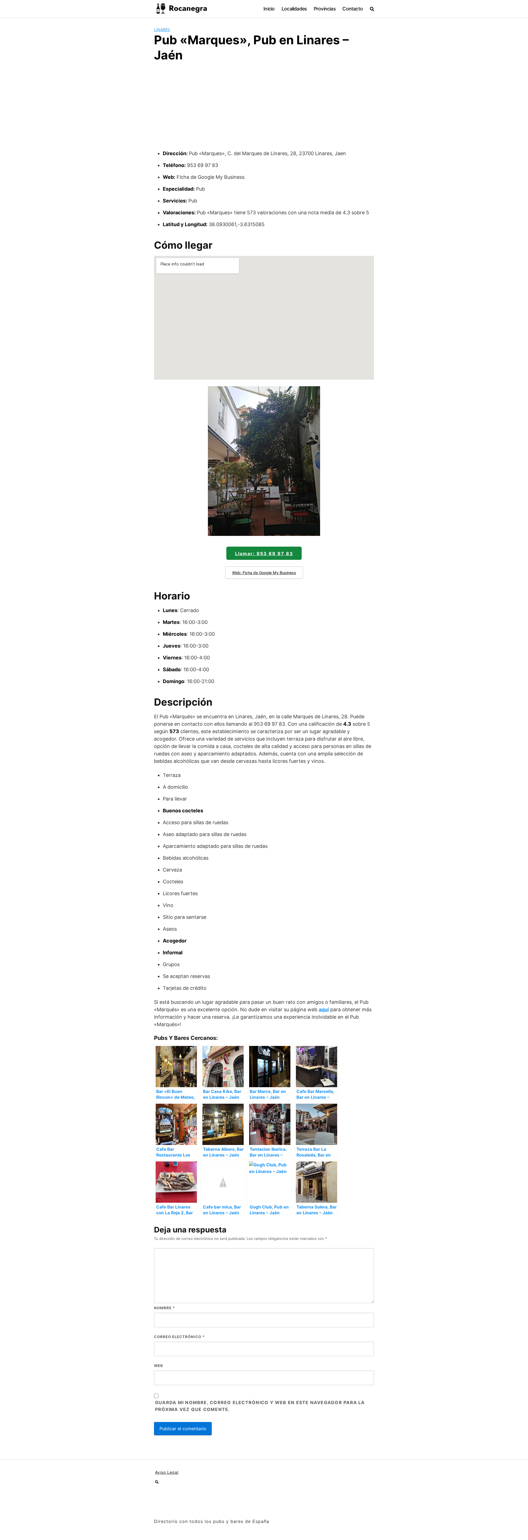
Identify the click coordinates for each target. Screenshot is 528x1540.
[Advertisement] (264, 108)
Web (158, 1365)
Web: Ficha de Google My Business (264, 572)
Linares (162, 29)
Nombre (164, 1308)
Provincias (325, 9)
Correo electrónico (179, 1337)
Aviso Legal (166, 1472)
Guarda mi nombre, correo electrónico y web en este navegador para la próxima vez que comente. (260, 1406)
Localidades (294, 9)
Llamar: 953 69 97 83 (264, 553)
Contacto (352, 9)
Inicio (268, 9)
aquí (324, 1009)
